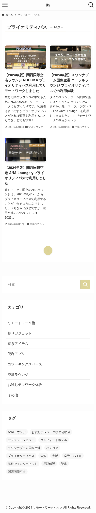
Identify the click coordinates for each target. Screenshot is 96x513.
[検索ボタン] (91, 5)
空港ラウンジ (18, 374)
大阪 (55, 455)
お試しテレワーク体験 (25, 384)
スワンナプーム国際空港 (24, 448)
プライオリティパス (21, 455)
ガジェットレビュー (21, 440)
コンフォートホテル (53, 440)
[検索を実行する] (85, 284)
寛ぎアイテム (18, 343)
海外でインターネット (22, 463)
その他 (13, 394)
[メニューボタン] (5, 5)
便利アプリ (16, 353)
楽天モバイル (73, 455)
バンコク (52, 448)
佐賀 (43, 455)
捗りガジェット (20, 333)
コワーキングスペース (25, 363)
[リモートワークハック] (48, 5)
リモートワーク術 (21, 322)
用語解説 (49, 463)
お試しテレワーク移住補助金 (51, 432)
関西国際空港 (17, 471)
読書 (64, 463)
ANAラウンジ (17, 432)
